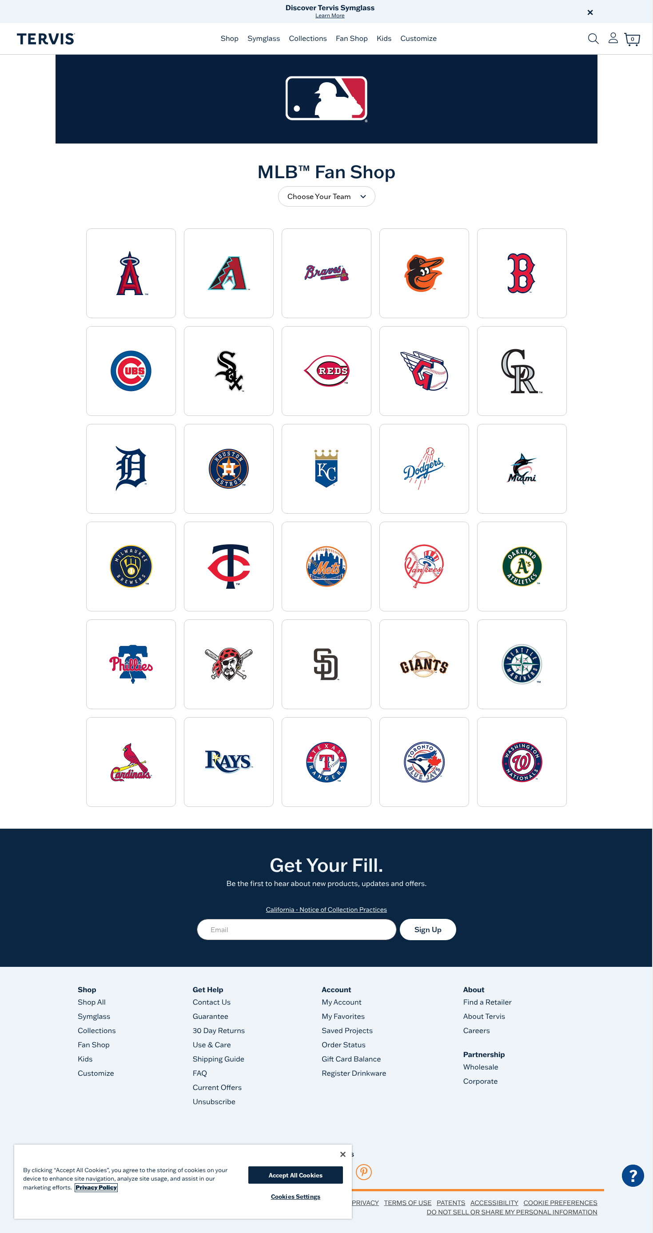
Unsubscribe (214, 1101)
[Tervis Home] (45, 39)
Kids (384, 38)
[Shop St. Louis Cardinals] (131, 762)
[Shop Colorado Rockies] (522, 371)
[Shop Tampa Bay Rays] (228, 762)
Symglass (263, 38)
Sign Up (428, 929)
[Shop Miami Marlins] (522, 468)
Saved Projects (347, 1030)
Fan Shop (352, 38)
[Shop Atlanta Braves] (326, 273)
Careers (476, 1030)
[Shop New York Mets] (326, 566)
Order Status (344, 1045)
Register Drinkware (354, 1073)
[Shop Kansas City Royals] (326, 468)
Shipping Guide (219, 1059)
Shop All (92, 1002)
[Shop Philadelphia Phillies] (131, 664)
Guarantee (211, 1016)
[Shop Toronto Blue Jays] (424, 762)
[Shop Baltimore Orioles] (424, 273)
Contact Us (212, 1002)
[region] (183, 1182)
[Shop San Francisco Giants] (424, 664)
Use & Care (212, 1045)
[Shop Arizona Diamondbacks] (228, 273)
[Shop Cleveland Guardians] (424, 371)
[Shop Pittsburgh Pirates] (228, 664)
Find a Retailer (487, 1002)
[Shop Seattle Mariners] (522, 664)
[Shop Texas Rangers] (326, 762)
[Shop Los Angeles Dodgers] (424, 468)
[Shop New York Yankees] (424, 566)
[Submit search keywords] (593, 39)
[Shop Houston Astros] (228, 468)
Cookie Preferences (560, 1203)
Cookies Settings (295, 1196)
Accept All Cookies (296, 1175)
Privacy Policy (96, 1187)
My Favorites (343, 1016)
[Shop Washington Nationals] (522, 762)
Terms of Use (408, 1203)
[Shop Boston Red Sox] (522, 273)
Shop (230, 38)
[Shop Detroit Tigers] (131, 468)
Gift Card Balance (351, 1059)
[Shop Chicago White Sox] (228, 371)
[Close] (343, 1154)
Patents (451, 1203)
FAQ (200, 1073)
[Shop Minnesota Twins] (228, 566)
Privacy (365, 1203)
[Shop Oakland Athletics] (522, 566)
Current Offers (217, 1087)
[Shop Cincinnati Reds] (326, 371)
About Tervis (484, 1016)
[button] (428, 11)
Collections (308, 38)
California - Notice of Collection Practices (326, 910)
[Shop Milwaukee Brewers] (131, 566)
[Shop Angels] (131, 273)
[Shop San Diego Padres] (326, 664)
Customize (418, 38)
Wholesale (480, 1067)
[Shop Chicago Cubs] (131, 371)
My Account (342, 1002)
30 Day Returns (219, 1030)
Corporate (480, 1081)
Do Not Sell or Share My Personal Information (512, 1212)
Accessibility (494, 1203)
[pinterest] (364, 1172)
